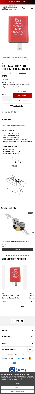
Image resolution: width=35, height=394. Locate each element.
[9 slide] (26, 255)
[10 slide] (28, 255)
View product (17, 249)
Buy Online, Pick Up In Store (17, 1)
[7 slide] (21, 255)
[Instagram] (17, 321)
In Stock (22, 91)
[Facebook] (3, 112)
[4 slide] (14, 255)
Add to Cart (14, 287)
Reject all (18, 387)
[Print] (9, 112)
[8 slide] (23, 255)
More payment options (22, 100)
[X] (12, 112)
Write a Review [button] (22, 73)
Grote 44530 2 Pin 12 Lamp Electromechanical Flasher (10, 297)
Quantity (4, 94)
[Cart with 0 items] (27, 8)
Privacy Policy (20, 379)
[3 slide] (11, 255)
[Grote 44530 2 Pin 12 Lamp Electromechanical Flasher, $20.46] (14, 277)
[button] (30, 349)
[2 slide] (9, 255)
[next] (33, 232)
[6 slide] (18, 255)
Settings (17, 383)
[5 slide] (16, 255)
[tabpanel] (14, 284)
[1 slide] (6, 255)
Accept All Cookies (17, 391)
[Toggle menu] (32, 7)
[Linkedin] (22, 321)
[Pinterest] (15, 112)
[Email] (6, 112)
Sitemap (25, 354)
